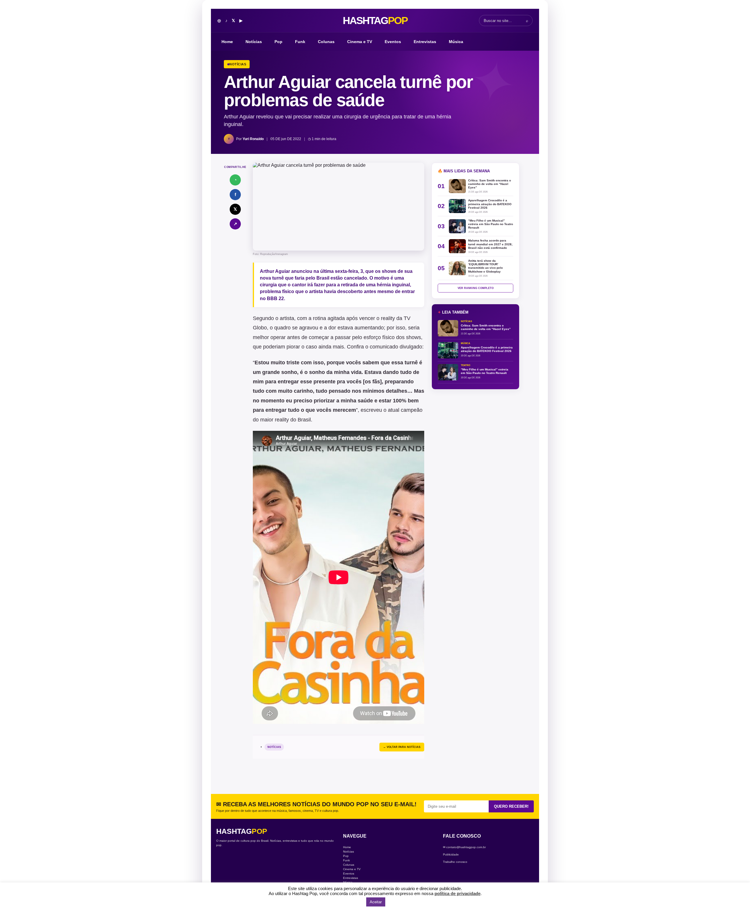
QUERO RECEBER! (511, 806)
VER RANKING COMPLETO (476, 288)
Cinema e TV (359, 41)
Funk (300, 41)
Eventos (393, 41)
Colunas (326, 41)
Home (227, 41)
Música (456, 41)
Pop (278, 41)
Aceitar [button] (376, 902)
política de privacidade (457, 893)
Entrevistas (425, 41)
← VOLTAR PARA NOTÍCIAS (401, 747)
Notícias (254, 41)
